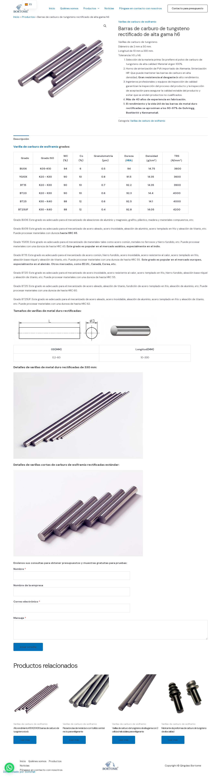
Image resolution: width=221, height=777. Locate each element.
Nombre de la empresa (28, 585)
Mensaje (19, 618)
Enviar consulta (28, 646)
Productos (89, 8)
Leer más (25, 739)
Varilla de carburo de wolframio (35, 147)
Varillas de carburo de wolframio (137, 21)
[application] (97, 8)
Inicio (52, 8)
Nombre (19, 569)
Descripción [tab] (21, 139)
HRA (129, 160)
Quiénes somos (69, 8)
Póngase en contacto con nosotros (140, 8)
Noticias (109, 8)
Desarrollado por (19, 771)
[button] (188, 8)
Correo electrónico (26, 601)
